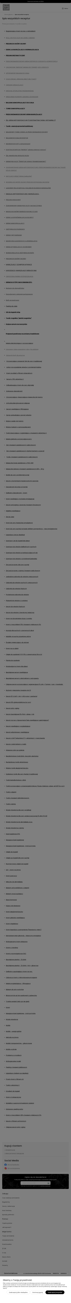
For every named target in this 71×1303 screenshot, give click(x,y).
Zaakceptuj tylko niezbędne (18, 1292)
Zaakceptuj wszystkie (55, 1292)
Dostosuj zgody (37, 1292)
